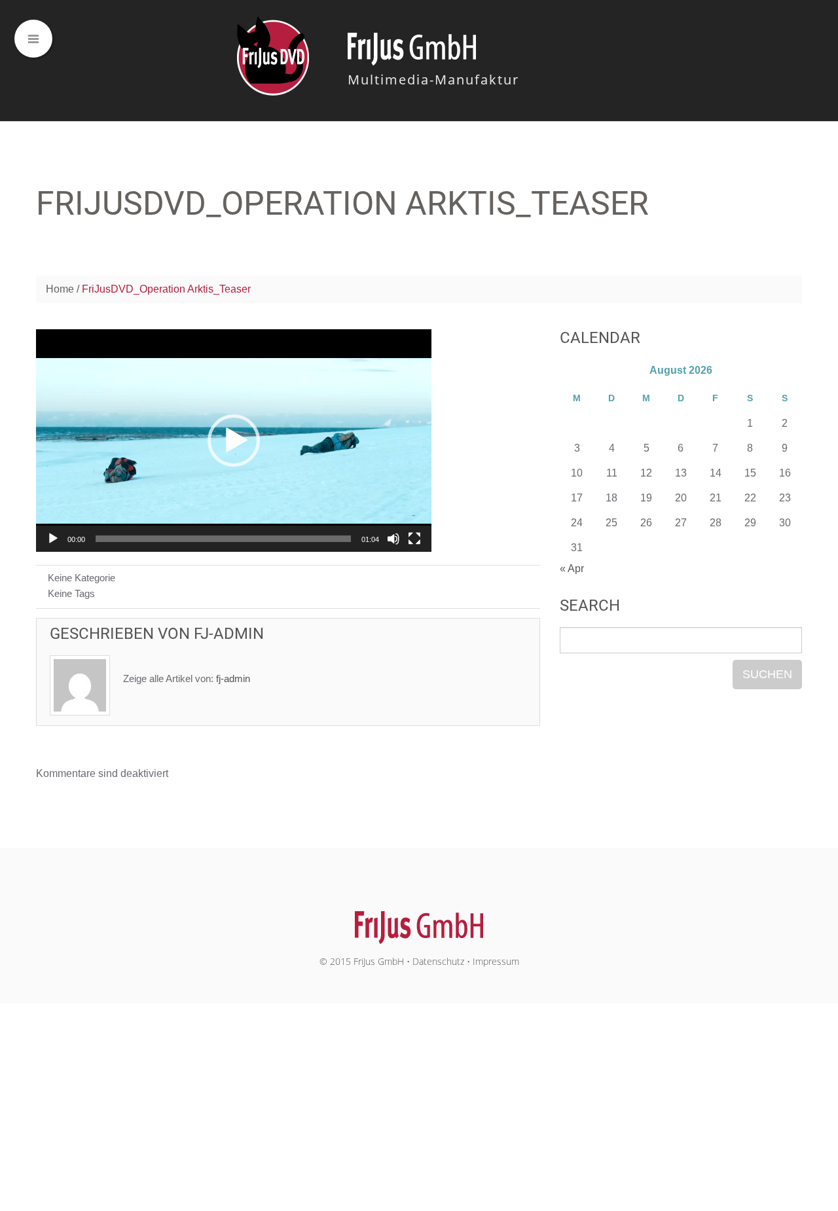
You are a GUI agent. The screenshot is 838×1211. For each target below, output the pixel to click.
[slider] (223, 538)
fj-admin (229, 633)
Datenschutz (438, 961)
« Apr (572, 568)
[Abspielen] (53, 538)
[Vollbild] (414, 538)
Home (60, 289)
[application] (233, 440)
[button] (234, 440)
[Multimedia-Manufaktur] (419, 920)
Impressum (496, 961)
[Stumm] (393, 538)
